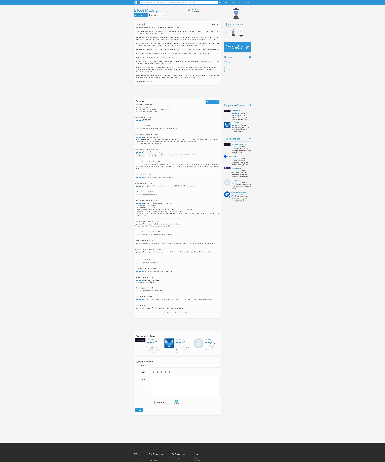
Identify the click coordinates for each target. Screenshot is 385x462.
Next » (187, 312)
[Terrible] (153, 372)
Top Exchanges (175, 458)
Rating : (144, 372)
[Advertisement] (177, 91)
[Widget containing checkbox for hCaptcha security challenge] (165, 402)
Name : (144, 366)
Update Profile (153, 460)
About (226, 2)
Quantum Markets (238, 192)
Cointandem (236, 168)
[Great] (169, 372)
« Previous (169, 312)
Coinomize (150, 339)
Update (215, 24)
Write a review (141, 15)
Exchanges (227, 62)
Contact (233, 2)
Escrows (226, 68)
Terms (135, 460)
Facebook (197, 460)
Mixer (230, 26)
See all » (227, 72)
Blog (195, 458)
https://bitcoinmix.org (235, 24)
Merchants (227, 64)
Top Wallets (174, 460)
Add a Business (244, 2)
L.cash (234, 156)
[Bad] (157, 372)
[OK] (161, 372)
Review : (143, 379)
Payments (227, 70)
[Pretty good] (165, 372)
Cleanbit (208, 339)
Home (219, 2)
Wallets (226, 66)
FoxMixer (179, 339)
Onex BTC (236, 180)
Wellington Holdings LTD (241, 144)
